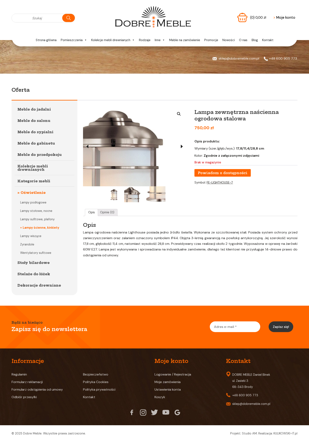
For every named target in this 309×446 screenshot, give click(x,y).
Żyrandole (27, 244)
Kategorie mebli (33, 181)
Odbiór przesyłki (24, 397)
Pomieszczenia (72, 40)
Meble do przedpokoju (39, 155)
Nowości (228, 40)
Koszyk (159, 397)
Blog (255, 40)
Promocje (211, 40)
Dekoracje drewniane (39, 285)
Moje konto (284, 17)
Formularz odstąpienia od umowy (37, 389)
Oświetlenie (33, 192)
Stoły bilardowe (33, 263)
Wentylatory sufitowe (35, 253)
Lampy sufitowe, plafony (37, 219)
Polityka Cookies (95, 382)
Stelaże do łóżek (33, 274)
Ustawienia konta (167, 389)
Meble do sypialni (35, 132)
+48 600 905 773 (283, 58)
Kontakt (267, 40)
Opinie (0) (107, 212)
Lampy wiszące (30, 236)
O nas (243, 40)
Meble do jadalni (34, 109)
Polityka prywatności (99, 389)
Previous (87, 146)
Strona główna (46, 40)
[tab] (91, 212)
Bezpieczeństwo (95, 374)
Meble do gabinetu (36, 143)
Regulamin (19, 374)
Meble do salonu (33, 121)
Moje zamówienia (167, 382)
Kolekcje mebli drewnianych (110, 40)
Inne (158, 40)
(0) (258, 17)
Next (182, 146)
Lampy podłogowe (33, 202)
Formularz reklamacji (27, 382)
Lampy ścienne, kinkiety (41, 228)
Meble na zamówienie (184, 40)
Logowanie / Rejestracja (172, 374)
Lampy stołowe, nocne (36, 211)
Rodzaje (145, 40)
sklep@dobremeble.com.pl (239, 58)
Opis (91, 212)
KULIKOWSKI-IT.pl (285, 433)
